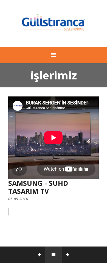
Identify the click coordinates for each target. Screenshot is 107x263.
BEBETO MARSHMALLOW (22, 255)
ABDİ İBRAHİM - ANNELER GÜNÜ (84, 255)
